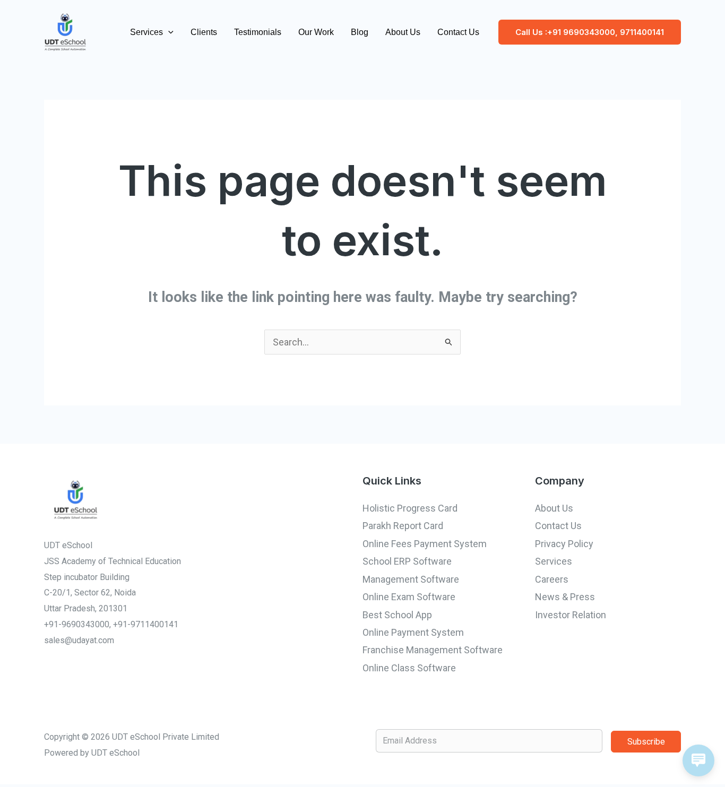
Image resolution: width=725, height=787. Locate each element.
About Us (402, 32)
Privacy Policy (564, 543)
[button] (168, 32)
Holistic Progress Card (410, 508)
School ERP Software (407, 561)
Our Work (316, 32)
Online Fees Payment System (424, 543)
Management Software (410, 579)
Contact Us (458, 32)
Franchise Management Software (432, 649)
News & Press (565, 596)
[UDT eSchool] (65, 31)
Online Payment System (413, 632)
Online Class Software (409, 667)
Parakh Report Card (402, 525)
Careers (551, 579)
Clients (204, 32)
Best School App (397, 614)
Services (146, 32)
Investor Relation (570, 614)
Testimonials (257, 32)
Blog (359, 32)
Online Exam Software (408, 596)
